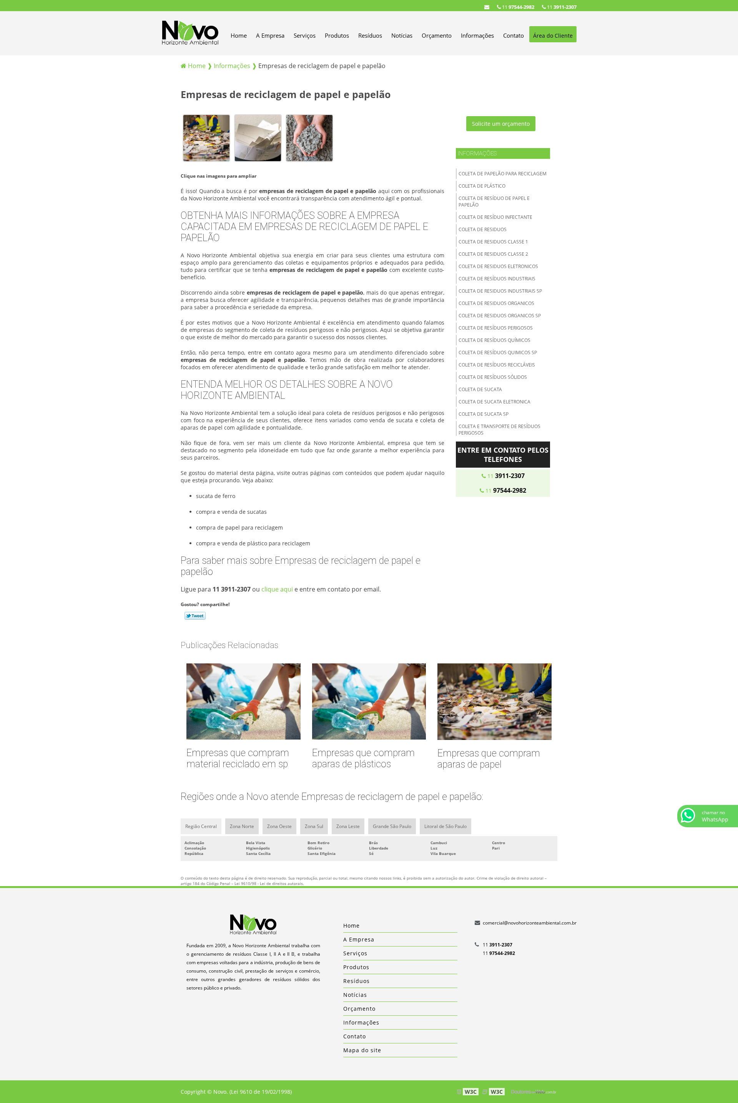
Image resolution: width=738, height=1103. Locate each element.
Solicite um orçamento (501, 123)
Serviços (305, 35)
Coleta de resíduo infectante (495, 217)
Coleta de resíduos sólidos (493, 377)
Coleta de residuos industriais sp (500, 291)
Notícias (401, 35)
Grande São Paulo (392, 826)
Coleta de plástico (482, 186)
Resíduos (370, 35)
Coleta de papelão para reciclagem (503, 173)
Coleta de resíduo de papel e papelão (494, 201)
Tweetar (195, 616)
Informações (477, 35)
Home (239, 35)
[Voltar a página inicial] (190, 32)
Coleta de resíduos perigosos (496, 328)
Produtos (337, 35)
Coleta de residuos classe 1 (493, 241)
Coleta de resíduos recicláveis (497, 365)
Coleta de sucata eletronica (494, 401)
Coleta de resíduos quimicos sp (498, 352)
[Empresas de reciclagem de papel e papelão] (206, 137)
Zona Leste (348, 826)
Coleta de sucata (480, 389)
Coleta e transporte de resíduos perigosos (499, 429)
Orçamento (437, 35)
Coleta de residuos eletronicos (498, 266)
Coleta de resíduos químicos (494, 340)
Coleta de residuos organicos (496, 303)
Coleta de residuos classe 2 (493, 254)
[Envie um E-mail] (486, 6)
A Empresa (270, 35)
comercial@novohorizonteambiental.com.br (530, 923)
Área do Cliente (553, 35)
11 (561, 6)
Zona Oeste (279, 826)
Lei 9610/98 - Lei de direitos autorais (268, 883)
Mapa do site (362, 1050)
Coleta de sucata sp (484, 414)
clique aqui (277, 589)
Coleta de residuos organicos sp (500, 315)
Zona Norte (242, 826)
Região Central (201, 826)
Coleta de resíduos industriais (497, 278)
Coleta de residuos (483, 229)
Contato (513, 35)
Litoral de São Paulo (445, 826)
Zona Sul (314, 826)
